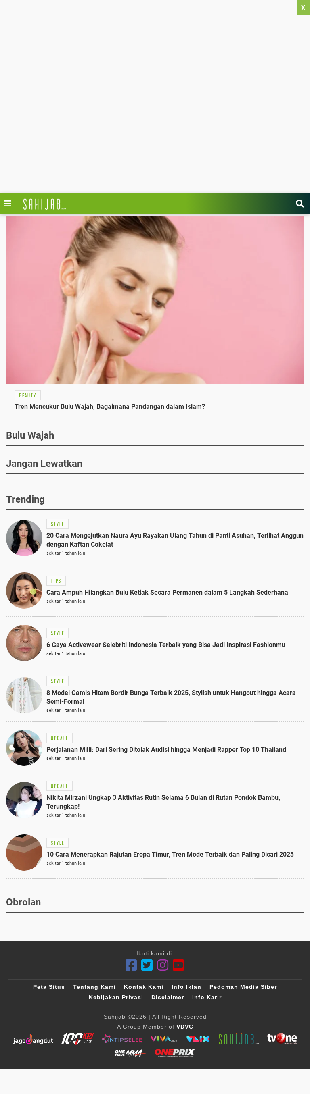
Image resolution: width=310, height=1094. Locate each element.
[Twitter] (147, 965)
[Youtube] (178, 965)
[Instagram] (163, 965)
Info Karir (207, 997)
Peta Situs (49, 987)
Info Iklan (186, 987)
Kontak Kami (143, 987)
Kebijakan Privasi (116, 997)
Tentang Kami (94, 987)
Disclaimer (167, 997)
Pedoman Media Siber (243, 987)
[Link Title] (9, 203)
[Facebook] (131, 965)
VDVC (184, 1026)
